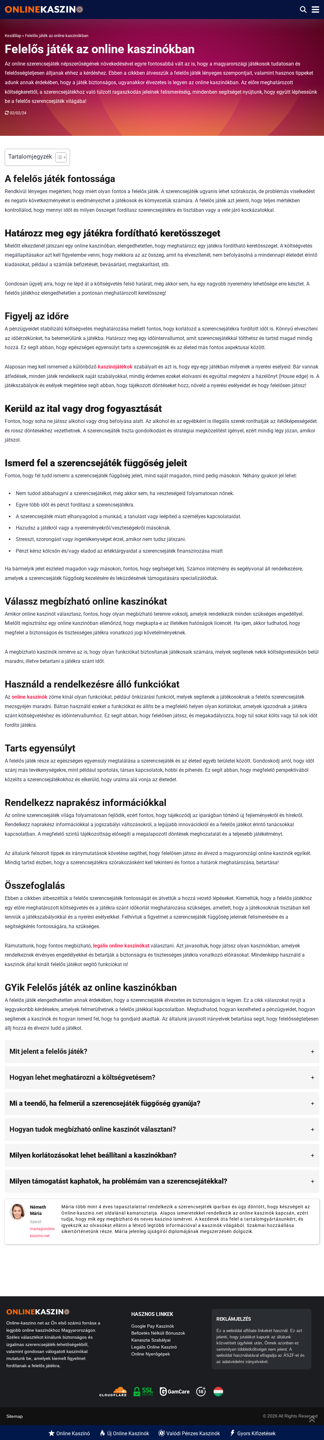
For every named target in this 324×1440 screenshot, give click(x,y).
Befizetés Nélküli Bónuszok (158, 1333)
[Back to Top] (312, 1418)
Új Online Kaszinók (128, 1434)
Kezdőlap (13, 35)
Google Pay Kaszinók (152, 1326)
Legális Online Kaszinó (154, 1346)
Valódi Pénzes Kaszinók (193, 1434)
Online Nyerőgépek (150, 1353)
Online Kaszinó (73, 1434)
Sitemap (14, 1416)
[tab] (162, 1051)
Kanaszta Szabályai (151, 1340)
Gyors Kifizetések (256, 1434)
